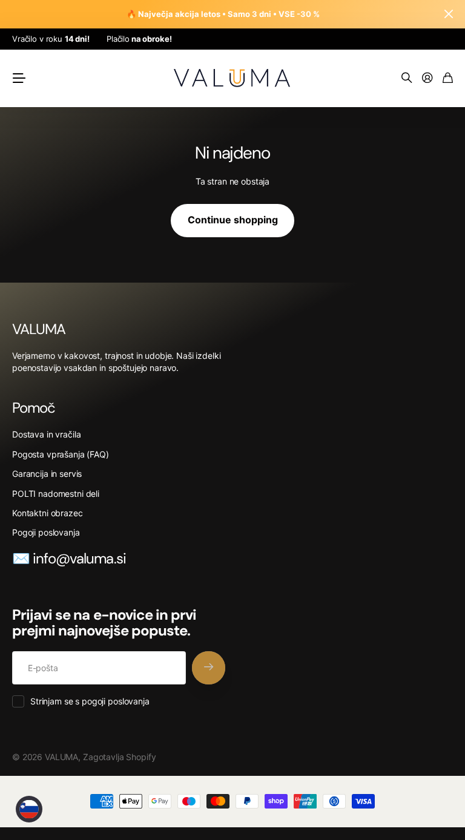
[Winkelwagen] (448, 78)
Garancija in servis (47, 473)
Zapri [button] (448, 14)
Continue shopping (233, 220)
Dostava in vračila (46, 434)
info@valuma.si (79, 558)
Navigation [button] (18, 78)
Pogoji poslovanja (46, 532)
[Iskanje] (406, 78)
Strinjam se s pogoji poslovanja (90, 701)
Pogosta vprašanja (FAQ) (60, 454)
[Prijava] (427, 78)
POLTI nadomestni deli (55, 493)
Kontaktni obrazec (47, 513)
